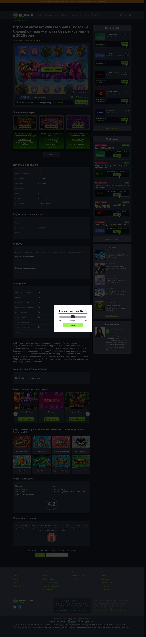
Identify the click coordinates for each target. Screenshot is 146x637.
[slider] (73, 316)
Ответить (73, 325)
